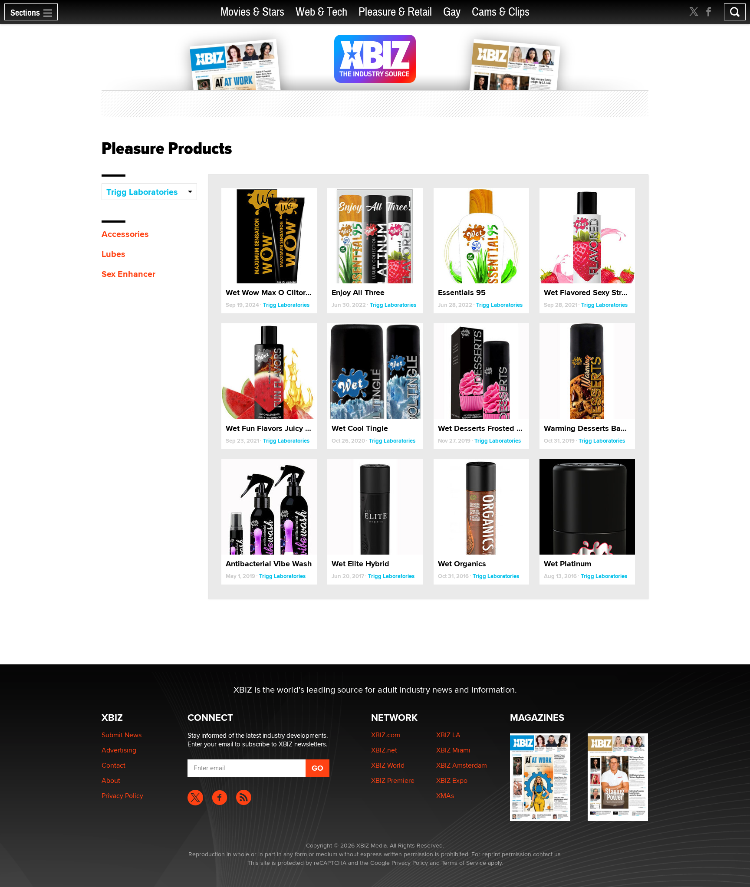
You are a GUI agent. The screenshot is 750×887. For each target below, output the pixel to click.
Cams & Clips (501, 12)
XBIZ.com (385, 735)
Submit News (121, 735)
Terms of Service (463, 862)
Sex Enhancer (128, 273)
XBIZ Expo (451, 780)
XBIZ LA (448, 735)
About (111, 780)
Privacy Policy (122, 796)
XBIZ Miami (453, 750)
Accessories (125, 233)
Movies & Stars (252, 12)
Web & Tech (321, 12)
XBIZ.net (384, 750)
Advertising (119, 750)
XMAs (445, 796)
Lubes (113, 253)
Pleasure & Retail (395, 12)
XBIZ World (388, 765)
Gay (452, 12)
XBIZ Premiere (392, 780)
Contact (113, 765)
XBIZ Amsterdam (461, 765)
